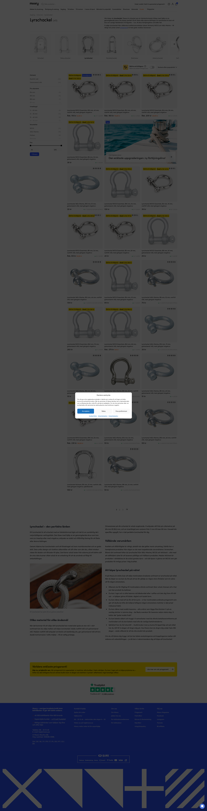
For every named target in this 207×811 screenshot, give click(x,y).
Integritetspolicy (102, 416)
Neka (103, 411)
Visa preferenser (121, 411)
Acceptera (85, 411)
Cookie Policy (93, 416)
